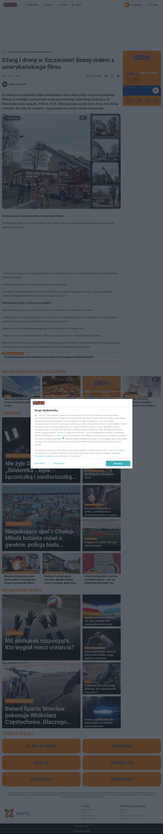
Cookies (49, 456)
